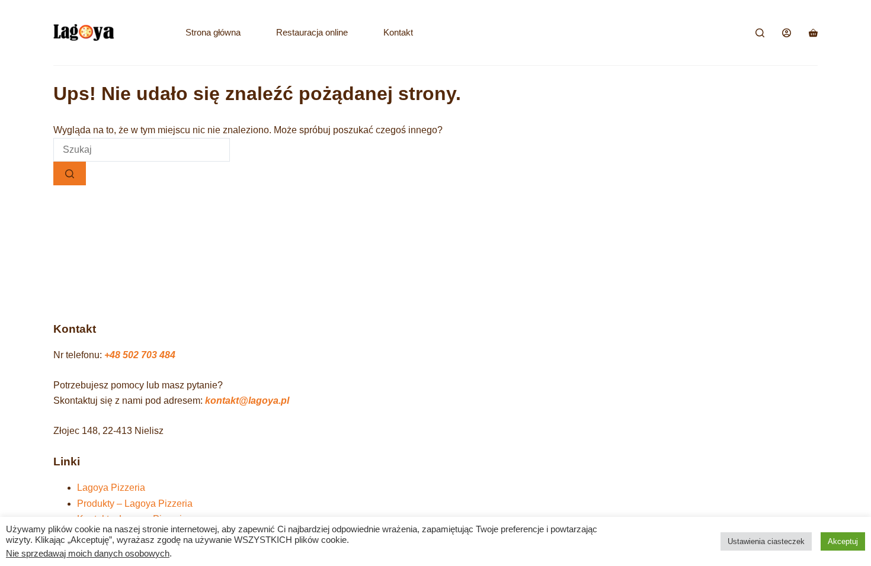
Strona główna (213, 32)
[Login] (786, 32)
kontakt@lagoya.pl (247, 400)
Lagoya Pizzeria (111, 488)
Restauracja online (312, 32)
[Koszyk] (813, 32)
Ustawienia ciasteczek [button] (766, 541)
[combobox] (141, 150)
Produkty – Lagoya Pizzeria (135, 504)
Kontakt (398, 32)
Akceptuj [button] (843, 541)
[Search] (759, 32)
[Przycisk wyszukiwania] (69, 173)
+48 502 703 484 (139, 355)
